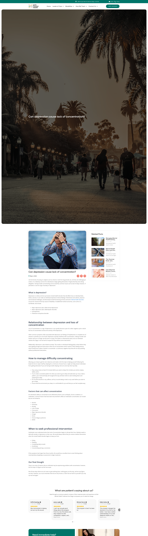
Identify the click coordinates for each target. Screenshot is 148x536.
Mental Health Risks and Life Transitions (110, 249)
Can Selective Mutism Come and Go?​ (110, 270)
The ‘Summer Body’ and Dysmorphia (110, 260)
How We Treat (80, 6)
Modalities (68, 6)
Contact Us (92, 6)
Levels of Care (57, 6)
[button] (78, 276)
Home (49, 6)
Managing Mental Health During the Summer (111, 239)
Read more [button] (57, 517)
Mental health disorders (77, 299)
